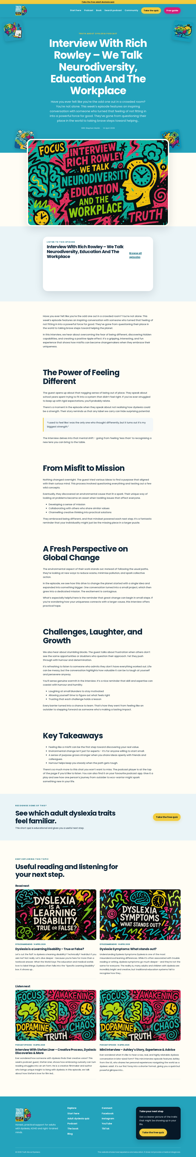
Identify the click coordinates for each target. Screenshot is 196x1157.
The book (72, 1128)
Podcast (88, 10)
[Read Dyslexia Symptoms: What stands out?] (140, 914)
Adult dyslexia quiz (78, 1118)
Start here (75, 10)
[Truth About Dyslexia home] (21, 11)
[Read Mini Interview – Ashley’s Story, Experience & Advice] (140, 1015)
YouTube (107, 1123)
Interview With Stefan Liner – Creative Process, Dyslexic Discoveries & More (55, 1051)
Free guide (172, 10)
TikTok (105, 1128)
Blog (70, 1133)
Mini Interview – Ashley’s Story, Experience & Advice (137, 1050)
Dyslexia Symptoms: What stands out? (128, 949)
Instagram (108, 1118)
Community (131, 10)
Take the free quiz (167, 817)
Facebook (107, 1113)
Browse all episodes (135, 255)
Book (98, 10)
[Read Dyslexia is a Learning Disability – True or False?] (55, 914)
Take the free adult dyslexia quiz (98, 2)
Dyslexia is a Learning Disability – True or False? (49, 949)
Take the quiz (151, 10)
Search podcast (113, 10)
